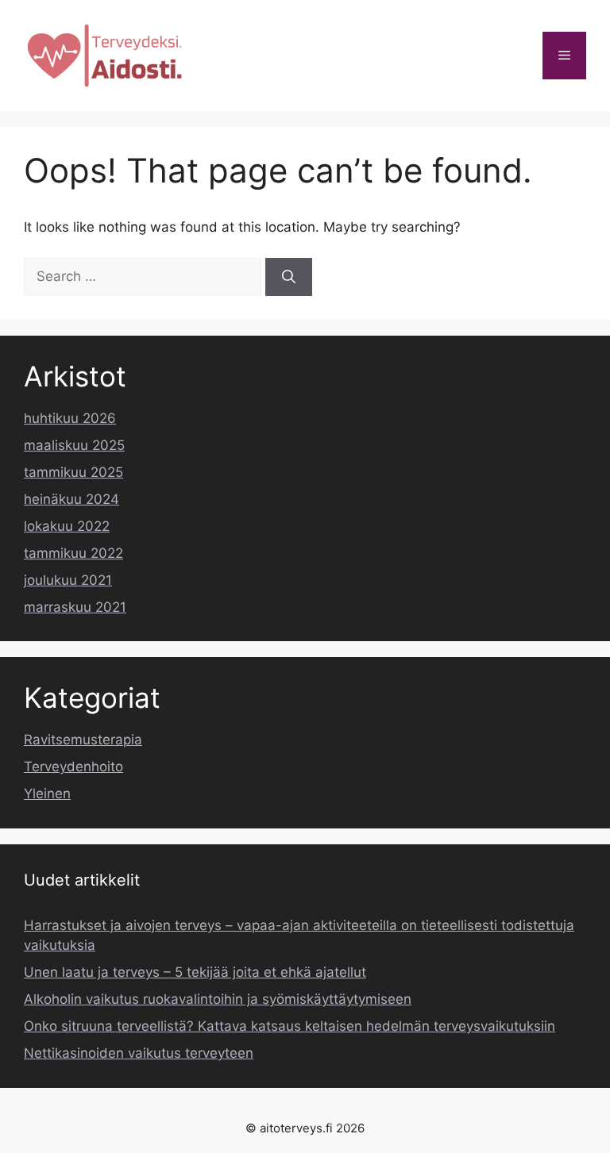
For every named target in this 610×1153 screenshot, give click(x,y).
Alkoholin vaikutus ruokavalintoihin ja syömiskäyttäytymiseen (217, 999)
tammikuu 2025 (73, 472)
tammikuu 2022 (73, 553)
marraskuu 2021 (75, 607)
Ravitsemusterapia (83, 740)
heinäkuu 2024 (71, 499)
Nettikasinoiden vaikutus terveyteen (138, 1053)
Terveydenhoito (73, 766)
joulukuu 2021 (68, 580)
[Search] (288, 277)
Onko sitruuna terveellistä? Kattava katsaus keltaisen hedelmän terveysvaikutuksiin (289, 1026)
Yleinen (47, 793)
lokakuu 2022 (67, 526)
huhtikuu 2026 (70, 418)
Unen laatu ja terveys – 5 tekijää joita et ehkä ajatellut (195, 972)
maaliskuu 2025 (74, 445)
